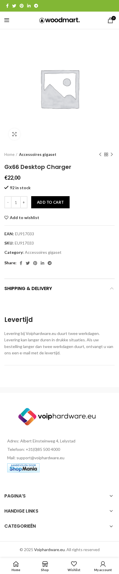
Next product (112, 154)
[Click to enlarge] (14, 134)
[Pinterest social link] (21, 6)
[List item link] (59, 449)
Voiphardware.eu (49, 549)
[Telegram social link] (36, 6)
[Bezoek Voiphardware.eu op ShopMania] (23, 467)
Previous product (100, 154)
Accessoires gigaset (37, 154)
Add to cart (50, 202)
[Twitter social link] (14, 6)
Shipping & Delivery (28, 288)
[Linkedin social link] (28, 6)
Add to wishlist (24, 218)
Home (9, 154)
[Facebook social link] (7, 6)
